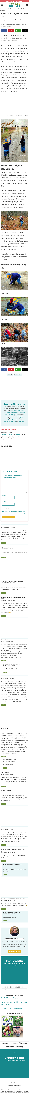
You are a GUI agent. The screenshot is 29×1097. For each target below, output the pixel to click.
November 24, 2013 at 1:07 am (9, 865)
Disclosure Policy (14, 1082)
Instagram (18, 434)
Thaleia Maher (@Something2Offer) (13, 849)
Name (4, 495)
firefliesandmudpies (10, 664)
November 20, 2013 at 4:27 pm (8, 900)
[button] (26, 121)
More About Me (14, 951)
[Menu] (2, 5)
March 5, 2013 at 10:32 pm (9, 665)
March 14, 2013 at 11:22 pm (7, 730)
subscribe (11, 513)
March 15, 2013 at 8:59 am (9, 761)
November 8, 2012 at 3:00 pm (8, 582)
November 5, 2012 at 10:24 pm (8, 548)
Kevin (3, 828)
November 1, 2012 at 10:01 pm (8, 527)
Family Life (10, 374)
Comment (5, 481)
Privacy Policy (21, 1081)
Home (1, 8)
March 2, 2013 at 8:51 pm (7, 641)
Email (4, 502)
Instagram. (22, 421)
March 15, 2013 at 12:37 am (7, 774)
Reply (3, 543)
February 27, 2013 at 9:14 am (8, 600)
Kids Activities (7, 8)
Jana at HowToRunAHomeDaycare (13, 597)
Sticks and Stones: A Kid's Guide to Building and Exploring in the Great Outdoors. (14, 412)
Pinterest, (13, 421)
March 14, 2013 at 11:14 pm (7, 678)
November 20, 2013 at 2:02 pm (8, 852)
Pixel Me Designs (17, 1085)
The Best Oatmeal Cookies (10, 998)
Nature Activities (13, 8)
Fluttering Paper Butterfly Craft (11, 1008)
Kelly (3, 773)
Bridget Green (6, 677)
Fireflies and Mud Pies (14, 5)
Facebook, (7, 421)
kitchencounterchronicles (11, 581)
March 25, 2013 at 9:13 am (7, 829)
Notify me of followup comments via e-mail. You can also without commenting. (13, 512)
